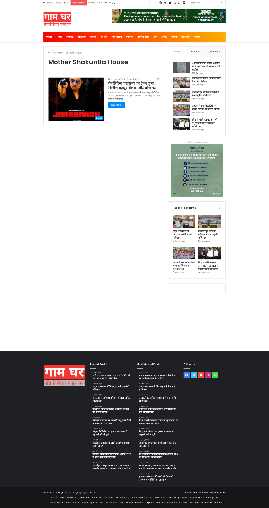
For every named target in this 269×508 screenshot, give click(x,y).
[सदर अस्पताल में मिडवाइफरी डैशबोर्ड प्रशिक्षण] (181, 82)
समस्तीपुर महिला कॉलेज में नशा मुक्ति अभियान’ (105, 2)
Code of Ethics (72, 502)
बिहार (60, 36)
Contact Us (96, 497)
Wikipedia (194, 502)
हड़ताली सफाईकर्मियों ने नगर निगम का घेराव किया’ (206, 107)
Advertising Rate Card (92, 502)
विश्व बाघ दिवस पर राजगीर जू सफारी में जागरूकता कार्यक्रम (205, 123)
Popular (177, 51)
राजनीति (69, 36)
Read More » (117, 105)
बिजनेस (93, 36)
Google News (180, 497)
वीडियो (197, 36)
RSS (217, 497)
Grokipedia (206, 502)
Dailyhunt (149, 502)
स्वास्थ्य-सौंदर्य (143, 36)
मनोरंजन (129, 36)
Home (53, 52)
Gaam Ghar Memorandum (130, 502)
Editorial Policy (197, 497)
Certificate (84, 497)
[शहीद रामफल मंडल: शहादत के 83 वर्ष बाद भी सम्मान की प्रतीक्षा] (181, 67)
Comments (215, 51)
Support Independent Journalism (172, 502)
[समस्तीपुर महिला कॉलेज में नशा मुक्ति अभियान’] (181, 96)
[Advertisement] (134, 321)
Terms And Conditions (142, 497)
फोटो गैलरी (185, 36)
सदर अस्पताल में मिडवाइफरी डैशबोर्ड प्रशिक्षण (206, 80)
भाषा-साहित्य (117, 36)
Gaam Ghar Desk (118, 79)
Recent (195, 51)
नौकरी (174, 36)
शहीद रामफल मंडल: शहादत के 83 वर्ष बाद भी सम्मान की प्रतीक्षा (206, 66)
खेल (155, 36)
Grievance (71, 497)
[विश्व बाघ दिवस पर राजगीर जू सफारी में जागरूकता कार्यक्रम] (181, 124)
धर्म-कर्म (104, 36)
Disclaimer (109, 497)
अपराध (164, 36)
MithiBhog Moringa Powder (197, 142)
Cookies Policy (56, 502)
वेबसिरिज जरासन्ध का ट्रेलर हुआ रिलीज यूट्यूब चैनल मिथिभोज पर (132, 85)
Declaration (110, 502)
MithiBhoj (203, 492)
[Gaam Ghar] (57, 19)
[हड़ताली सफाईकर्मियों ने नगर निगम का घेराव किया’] (181, 110)
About (54, 497)
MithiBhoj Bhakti (218, 492)
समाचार (49, 36)
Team (61, 497)
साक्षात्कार (82, 36)
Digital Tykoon (89, 492)
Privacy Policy (122, 497)
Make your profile (163, 497)
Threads (218, 502)
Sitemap (210, 497)
